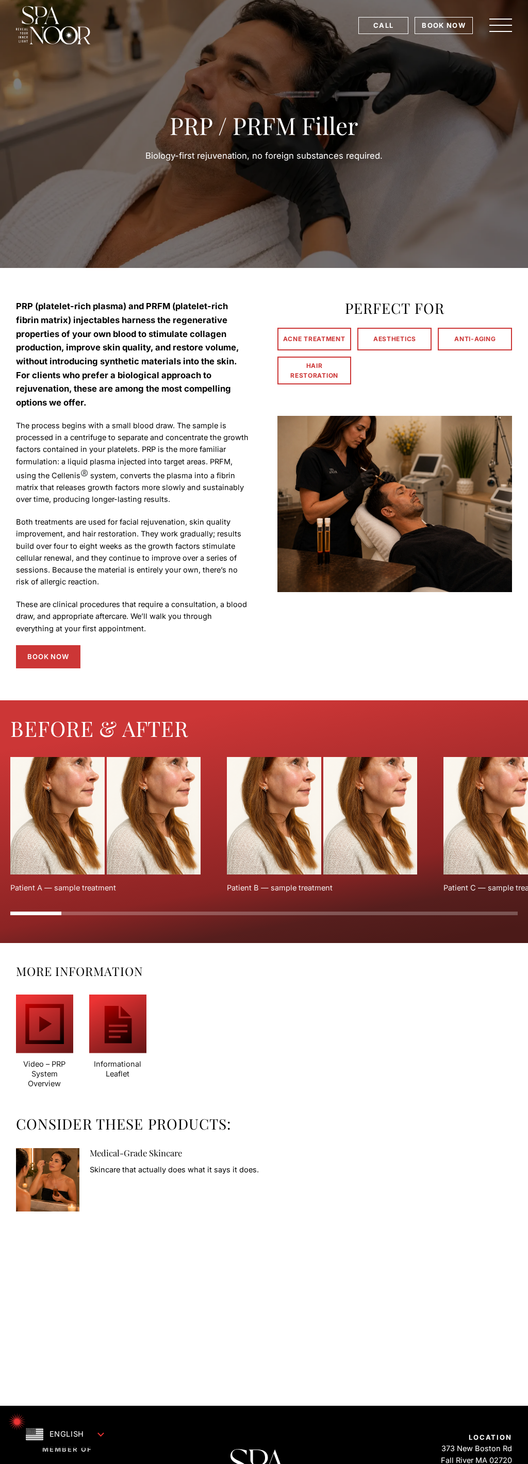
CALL (383, 25)
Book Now (48, 656)
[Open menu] (500, 25)
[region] (264, 825)
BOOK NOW (443, 25)
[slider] (263, 913)
